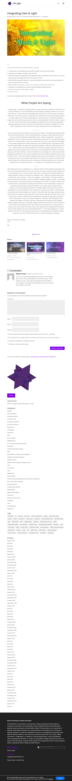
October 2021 (11, 698)
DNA (8, 435)
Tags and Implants (52, 530)
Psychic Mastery (44, 527)
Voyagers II (10, 509)
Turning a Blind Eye (12, 253)
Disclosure (10, 432)
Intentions (56, 524)
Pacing (17, 527)
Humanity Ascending (13, 524)
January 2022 (11, 690)
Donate (11, 395)
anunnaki (20, 516)
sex (28, 530)
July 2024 (9, 608)
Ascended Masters (12, 416)
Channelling (10, 430)
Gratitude (35, 521)
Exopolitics (10, 446)
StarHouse (10, 495)
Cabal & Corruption (54, 516)
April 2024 (10, 616)
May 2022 (10, 679)
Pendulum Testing (34, 527)
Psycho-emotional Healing (56, 527)
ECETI (21, 521)
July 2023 (9, 641)
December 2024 (11, 595)
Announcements (51, 253)
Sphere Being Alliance (13, 492)
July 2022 (9, 674)
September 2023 (12, 636)
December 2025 (11, 562)
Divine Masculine (59, 519)
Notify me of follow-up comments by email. (21, 341)
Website (9, 330)
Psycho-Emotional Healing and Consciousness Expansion (23, 479)
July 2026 (9, 543)
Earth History (15, 521)
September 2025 (12, 570)
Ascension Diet (11, 419)
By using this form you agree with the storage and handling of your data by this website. (34, 337)
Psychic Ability (11, 476)
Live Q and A (10, 468)
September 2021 (12, 701)
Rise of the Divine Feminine (15, 481)
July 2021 (9, 706)
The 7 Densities (12, 533)
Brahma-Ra (10, 427)
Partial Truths (24, 527)
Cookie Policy (20, 760)
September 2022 (12, 668)
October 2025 (11, 568)
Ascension (27, 516)
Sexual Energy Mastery (13, 487)
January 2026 (11, 560)
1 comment (44, 16)
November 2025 (11, 565)
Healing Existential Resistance (15, 457)
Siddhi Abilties (11, 489)
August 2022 (10, 671)
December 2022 (11, 660)
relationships (11, 530)
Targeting (10, 500)
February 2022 (11, 687)
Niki (10, 16)
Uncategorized (11, 506)
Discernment (29, 519)
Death (15, 519)
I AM (8, 465)
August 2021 (10, 703)
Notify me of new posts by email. (18, 344)
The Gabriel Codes (33, 533)
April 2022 (10, 682)
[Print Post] (33, 234)
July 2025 (9, 576)
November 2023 (11, 630)
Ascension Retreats (12, 424)
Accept (60, 778)
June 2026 (10, 546)
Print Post (37, 234)
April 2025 (10, 584)
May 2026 (10, 549)
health (55, 521)
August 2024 (10, 606)
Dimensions (22, 519)
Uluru (8, 503)
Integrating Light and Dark (45, 524)
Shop (8, 750)
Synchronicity (42, 530)
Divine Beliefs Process (47, 519)
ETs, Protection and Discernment (30, 16)
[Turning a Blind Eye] (16, 247)
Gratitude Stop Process (46, 521)
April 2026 (10, 551)
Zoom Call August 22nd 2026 (15, 403)
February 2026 (11, 557)
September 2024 (12, 603)
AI (15, 516)
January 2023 (11, 657)
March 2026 (10, 554)
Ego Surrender (11, 438)
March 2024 (10, 619)
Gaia (8, 451)
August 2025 (10, 573)
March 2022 (10, 684)
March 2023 (10, 652)
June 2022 (10, 676)
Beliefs (45, 516)
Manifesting (10, 473)
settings (51, 779)
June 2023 (10, 644)
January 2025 (11, 592)
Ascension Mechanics (13, 422)
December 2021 (11, 693)
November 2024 (11, 598)
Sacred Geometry (12, 484)
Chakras (10, 519)
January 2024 (11, 625)
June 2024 (10, 611)
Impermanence (23, 524)
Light (61, 524)
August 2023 (10, 638)
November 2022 (11, 663)
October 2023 (11, 633)
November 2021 (11, 695)
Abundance (11, 516)
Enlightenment (11, 441)
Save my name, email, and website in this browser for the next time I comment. (32, 334)
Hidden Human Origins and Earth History (18, 462)
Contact (12, 750)
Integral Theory (33, 524)
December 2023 (11, 627)
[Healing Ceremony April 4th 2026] (36, 247)
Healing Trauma (11, 460)
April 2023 (10, 649)
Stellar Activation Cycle (13, 498)
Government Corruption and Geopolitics (18, 454)
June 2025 (10, 578)
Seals (24, 530)
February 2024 (11, 622)
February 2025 (11, 589)
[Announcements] (55, 247)
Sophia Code (34, 530)
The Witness (43, 533)
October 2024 (11, 600)
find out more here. (42, 96)
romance (18, 530)
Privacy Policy (11, 760)
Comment (10, 299)
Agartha (9, 411)
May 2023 (10, 646)
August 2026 (10, 540)
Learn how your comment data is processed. (43, 357)
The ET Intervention (22, 533)
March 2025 (10, 587)
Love (8, 471)
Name (9, 319)
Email (9, 324)
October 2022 (11, 665)
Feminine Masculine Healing (15, 449)
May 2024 (10, 614)
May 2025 (10, 581)
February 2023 (11, 655)
